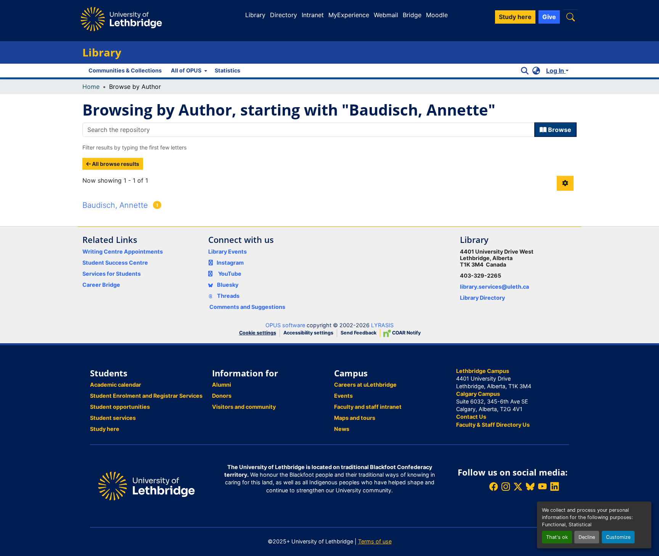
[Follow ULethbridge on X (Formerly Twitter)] (518, 486)
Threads (227, 295)
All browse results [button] (115, 164)
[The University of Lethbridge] (146, 485)
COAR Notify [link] (406, 333)
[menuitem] (188, 70)
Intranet (313, 15)
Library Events (227, 251)
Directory (283, 15)
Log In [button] (556, 70)
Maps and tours (354, 418)
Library (255, 15)
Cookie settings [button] (257, 333)
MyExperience (348, 15)
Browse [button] (558, 129)
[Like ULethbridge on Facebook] (493, 486)
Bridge (412, 15)
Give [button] (549, 17)
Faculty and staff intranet (368, 406)
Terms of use (375, 541)
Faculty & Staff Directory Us (493, 424)
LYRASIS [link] (382, 325)
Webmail (386, 15)
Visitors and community (244, 406)
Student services (113, 418)
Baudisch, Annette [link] (115, 205)
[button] (570, 17)
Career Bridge (101, 284)
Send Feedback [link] (358, 333)
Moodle (437, 15)
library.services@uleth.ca (494, 286)
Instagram (230, 262)
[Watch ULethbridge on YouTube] (542, 486)
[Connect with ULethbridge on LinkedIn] (554, 486)
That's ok (557, 537)
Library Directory (482, 297)
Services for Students (111, 273)
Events (343, 395)
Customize (618, 537)
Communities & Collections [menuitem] (125, 70)
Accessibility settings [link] (308, 333)
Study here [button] (515, 17)
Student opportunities (120, 406)
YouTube (229, 273)
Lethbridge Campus (482, 371)
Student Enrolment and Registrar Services (146, 395)
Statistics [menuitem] (227, 70)
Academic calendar (115, 384)
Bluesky (227, 284)
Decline (587, 537)
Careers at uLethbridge (365, 384)
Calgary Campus (478, 393)
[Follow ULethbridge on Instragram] (506, 486)
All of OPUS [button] (186, 70)
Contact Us (471, 416)
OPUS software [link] (285, 325)
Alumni (221, 384)
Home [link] (91, 86)
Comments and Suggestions (247, 307)
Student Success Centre (115, 262)
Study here (104, 429)
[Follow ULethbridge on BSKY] (530, 486)
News (341, 429)
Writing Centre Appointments (122, 251)
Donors (221, 395)
